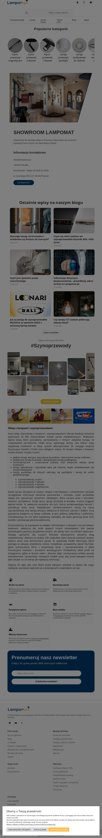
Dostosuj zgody (40, 829)
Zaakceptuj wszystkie (59, 829)
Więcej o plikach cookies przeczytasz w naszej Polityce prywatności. (31, 824)
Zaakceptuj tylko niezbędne (19, 829)
